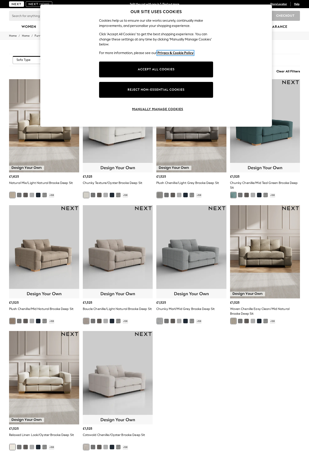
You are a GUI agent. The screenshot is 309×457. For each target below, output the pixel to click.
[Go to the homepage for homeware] (39, 4)
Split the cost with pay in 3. (154, 4)
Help (296, 4)
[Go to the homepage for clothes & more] (16, 4)
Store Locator (278, 4)
